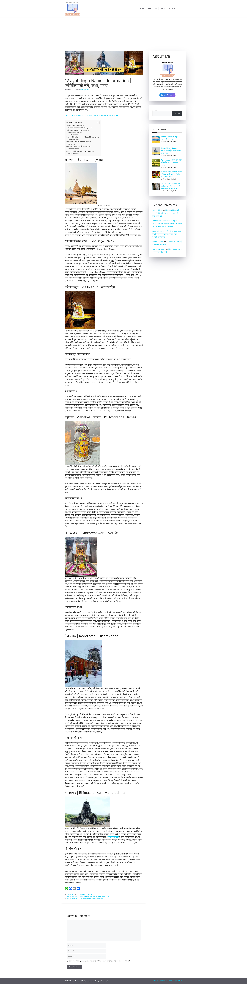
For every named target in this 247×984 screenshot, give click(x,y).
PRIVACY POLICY (166, 981)
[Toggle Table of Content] (97, 122)
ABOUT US (154, 981)
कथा (162, 8)
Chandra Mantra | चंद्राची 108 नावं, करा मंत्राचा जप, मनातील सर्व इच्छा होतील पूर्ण (166, 213)
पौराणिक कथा (70, 894)
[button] (179, 8)
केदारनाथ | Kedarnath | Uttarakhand (79, 146)
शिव (94, 894)
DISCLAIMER (178, 981)
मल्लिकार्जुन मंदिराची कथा (76, 132)
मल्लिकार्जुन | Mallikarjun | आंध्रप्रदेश (78, 130)
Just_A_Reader (158, 231)
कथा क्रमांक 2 (76, 134)
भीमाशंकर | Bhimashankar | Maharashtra (80, 151)
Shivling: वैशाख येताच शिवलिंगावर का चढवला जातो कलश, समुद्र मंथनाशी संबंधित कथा (166, 234)
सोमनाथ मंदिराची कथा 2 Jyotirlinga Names (81, 128)
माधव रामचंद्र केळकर (158, 249)
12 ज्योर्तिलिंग (89, 894)
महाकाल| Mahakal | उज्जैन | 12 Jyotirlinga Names (83, 137)
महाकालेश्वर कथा (74, 139)
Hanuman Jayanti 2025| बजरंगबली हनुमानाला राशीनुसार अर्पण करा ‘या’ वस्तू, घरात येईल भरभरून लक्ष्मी (167, 223)
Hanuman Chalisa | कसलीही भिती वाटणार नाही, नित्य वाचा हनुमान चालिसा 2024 (88, 896)
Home (142, 8)
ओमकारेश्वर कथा (74, 144)
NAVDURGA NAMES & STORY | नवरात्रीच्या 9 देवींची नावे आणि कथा (92, 116)
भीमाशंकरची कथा (74, 153)
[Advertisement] (123, 32)
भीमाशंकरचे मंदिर (113, 837)
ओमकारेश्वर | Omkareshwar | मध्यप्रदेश (79, 142)
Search (155, 110)
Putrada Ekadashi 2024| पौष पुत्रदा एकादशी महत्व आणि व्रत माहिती (85, 898)
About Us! (152, 8)
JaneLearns (157, 221)
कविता (171, 8)
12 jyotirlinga (81, 894)
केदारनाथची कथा (74, 149)
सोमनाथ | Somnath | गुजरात (75, 125)
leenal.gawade (158, 241)
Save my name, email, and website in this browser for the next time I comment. (99, 961)
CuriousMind (157, 210)
